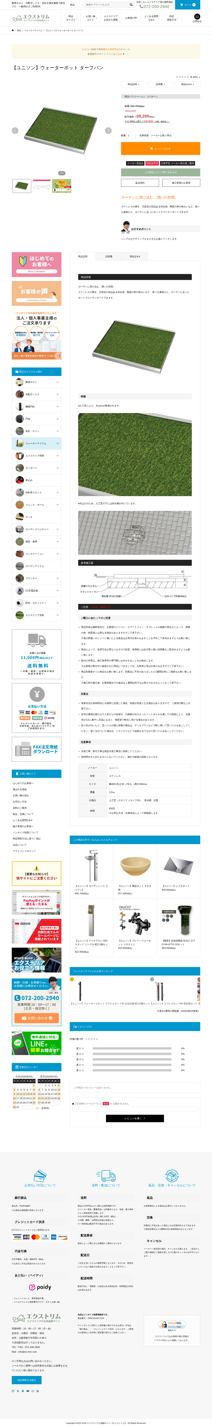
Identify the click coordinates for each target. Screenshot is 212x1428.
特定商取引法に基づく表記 (27, 838)
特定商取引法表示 (26, 1380)
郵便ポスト (31, 382)
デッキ (29, 517)
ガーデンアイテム (35, 566)
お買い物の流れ (21, 795)
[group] (62, 130)
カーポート (31, 468)
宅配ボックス (32, 394)
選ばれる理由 (20, 789)
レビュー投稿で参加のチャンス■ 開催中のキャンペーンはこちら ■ (106, 51)
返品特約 (140, 183)
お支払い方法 (20, 801)
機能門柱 (30, 406)
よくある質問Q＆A (151, 18)
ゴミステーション (35, 553)
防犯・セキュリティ (36, 603)
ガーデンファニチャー (37, 529)
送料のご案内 (20, 808)
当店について (20, 845)
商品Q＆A (186, 84)
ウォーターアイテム (36, 443)
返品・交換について (23, 814)
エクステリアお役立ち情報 (111, 18)
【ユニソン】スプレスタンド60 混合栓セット (173, 1003)
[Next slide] (108, 130)
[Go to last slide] (15, 130)
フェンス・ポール (35, 504)
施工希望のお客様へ (23, 826)
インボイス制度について (25, 832)
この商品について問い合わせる (160, 172)
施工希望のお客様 (181, 183)
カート (189, 4)
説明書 (159, 84)
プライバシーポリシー (24, 851)
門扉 (28, 419)
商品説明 (132, 84)
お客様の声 (131, 18)
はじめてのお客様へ (23, 783)
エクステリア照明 (35, 455)
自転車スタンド (34, 492)
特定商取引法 (171, 18)
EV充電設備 (32, 590)
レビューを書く (133, 1118)
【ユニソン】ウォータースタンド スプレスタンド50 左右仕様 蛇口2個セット (110, 1003)
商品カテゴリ (70, 18)
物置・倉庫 (31, 541)
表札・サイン (32, 431)
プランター (31, 578)
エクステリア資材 (35, 615)
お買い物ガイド (90, 18)
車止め (29, 480)
